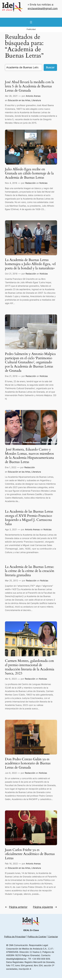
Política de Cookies (37, 936)
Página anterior (16, 906)
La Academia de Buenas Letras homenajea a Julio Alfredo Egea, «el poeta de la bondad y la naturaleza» (30, 264)
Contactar (53, 936)
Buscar (50, 67)
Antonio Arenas (33, 96)
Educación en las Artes (19, 100)
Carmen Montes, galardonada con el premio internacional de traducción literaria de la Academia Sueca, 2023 (29, 667)
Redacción (30, 183)
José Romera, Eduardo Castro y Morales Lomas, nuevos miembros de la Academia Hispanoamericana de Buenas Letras (29, 455)
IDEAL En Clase (31, 930)
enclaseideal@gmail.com (43, 8)
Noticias (43, 183)
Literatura (36, 100)
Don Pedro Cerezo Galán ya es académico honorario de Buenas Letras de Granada (28, 763)
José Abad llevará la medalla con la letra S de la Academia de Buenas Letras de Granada (29, 86)
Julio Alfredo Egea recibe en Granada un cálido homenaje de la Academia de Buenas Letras (29, 173)
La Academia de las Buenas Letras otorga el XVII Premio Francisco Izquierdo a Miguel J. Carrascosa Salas (29, 517)
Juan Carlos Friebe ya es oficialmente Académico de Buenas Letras (30, 854)
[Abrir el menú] (31, 22)
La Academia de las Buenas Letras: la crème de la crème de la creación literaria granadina (29, 571)
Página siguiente (45, 906)
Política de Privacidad (15, 936)
